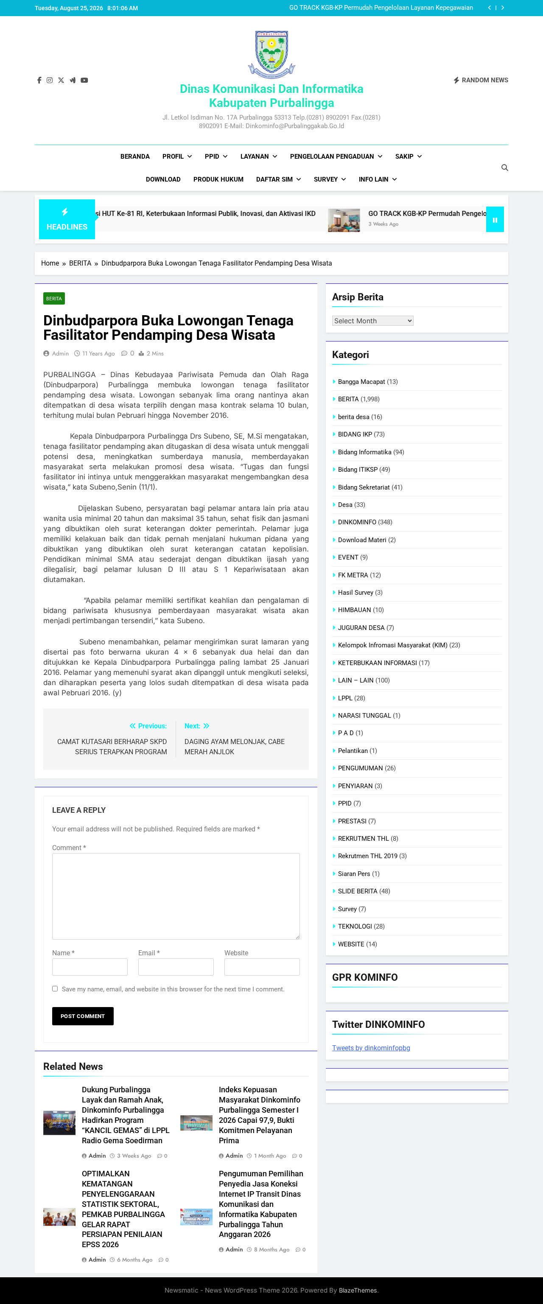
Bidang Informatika (365, 452)
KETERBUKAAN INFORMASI (377, 663)
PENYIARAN (355, 786)
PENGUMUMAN (360, 768)
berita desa (353, 417)
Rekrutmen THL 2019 (367, 856)
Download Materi (362, 540)
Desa (345, 505)
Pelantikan (353, 751)
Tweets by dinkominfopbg (371, 1048)
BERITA (54, 298)
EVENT (348, 557)
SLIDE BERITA (358, 891)
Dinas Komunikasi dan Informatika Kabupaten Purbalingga (272, 96)
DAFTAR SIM (274, 179)
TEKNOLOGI (355, 926)
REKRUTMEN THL (363, 838)
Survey (326, 179)
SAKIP (404, 156)
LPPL (345, 698)
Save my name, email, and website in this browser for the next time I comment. (173, 989)
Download (163, 179)
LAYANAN (255, 156)
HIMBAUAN (354, 610)
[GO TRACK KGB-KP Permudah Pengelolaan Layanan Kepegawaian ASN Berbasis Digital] (313, 225)
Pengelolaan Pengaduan (332, 156)
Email (149, 953)
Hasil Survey (355, 592)
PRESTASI (352, 821)
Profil (173, 156)
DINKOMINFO (357, 522)
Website (236, 953)
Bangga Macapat (361, 382)
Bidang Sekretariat (364, 487)
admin (60, 353)
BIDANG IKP (355, 434)
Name (63, 953)
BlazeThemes (358, 1290)
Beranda (135, 156)
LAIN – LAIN (356, 680)
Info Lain (374, 179)
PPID (212, 156)
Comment (69, 848)
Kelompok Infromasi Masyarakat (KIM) (393, 645)
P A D (346, 733)
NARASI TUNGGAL (364, 715)
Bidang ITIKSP (358, 469)
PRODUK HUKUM (218, 179)
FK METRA (353, 575)
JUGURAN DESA (361, 628)
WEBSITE (351, 944)
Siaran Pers (354, 874)
